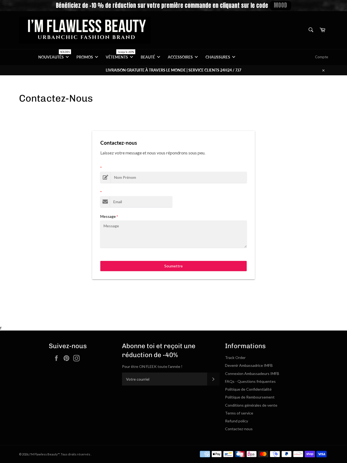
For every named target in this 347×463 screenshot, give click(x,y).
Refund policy (236, 421)
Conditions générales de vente (251, 405)
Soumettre (173, 266)
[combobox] (310, 30)
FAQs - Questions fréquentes (250, 381)
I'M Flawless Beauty (44, 454)
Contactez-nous (239, 428)
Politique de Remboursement (250, 397)
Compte (321, 57)
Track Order (235, 357)
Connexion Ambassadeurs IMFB (252, 373)
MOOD (280, 5)
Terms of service (239, 413)
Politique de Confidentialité (248, 389)
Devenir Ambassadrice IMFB (249, 365)
